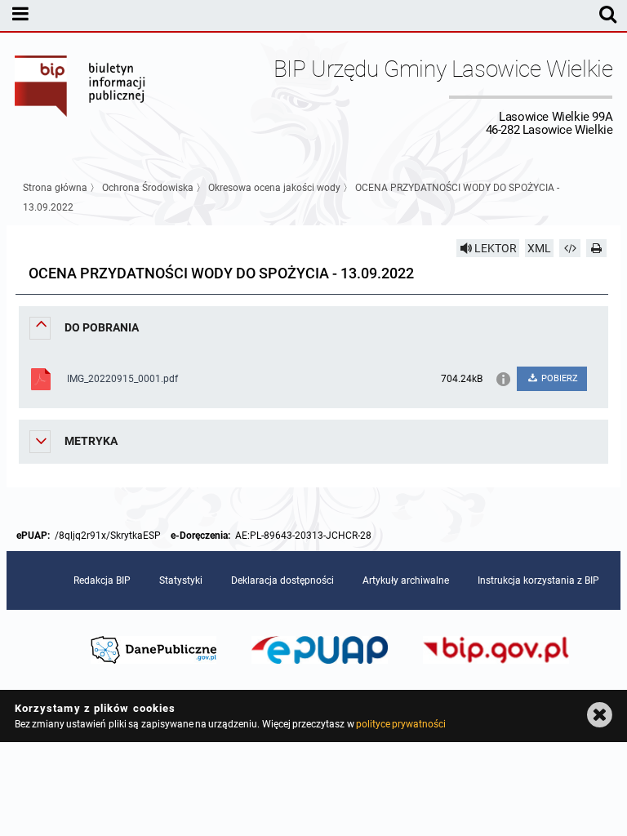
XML (539, 248)
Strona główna (55, 187)
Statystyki (180, 580)
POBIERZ (558, 378)
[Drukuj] (596, 248)
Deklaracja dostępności (282, 580)
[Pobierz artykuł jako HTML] (569, 248)
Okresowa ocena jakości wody (274, 187)
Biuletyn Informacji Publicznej (81, 96)
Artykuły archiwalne (405, 580)
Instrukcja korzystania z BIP (538, 580)
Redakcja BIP (102, 580)
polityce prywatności (401, 724)
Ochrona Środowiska (147, 187)
